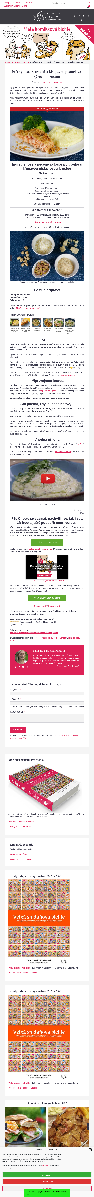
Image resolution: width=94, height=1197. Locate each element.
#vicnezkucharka (28, 3)
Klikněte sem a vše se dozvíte (28, 308)
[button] (90, 1150)
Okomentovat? (40, 606)
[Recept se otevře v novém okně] (14, 322)
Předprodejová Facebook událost (22, 973)
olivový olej (53, 638)
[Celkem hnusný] (13, 622)
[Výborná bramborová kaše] (47, 480)
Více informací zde (47, 542)
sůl (17, 641)
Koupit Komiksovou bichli (47, 597)
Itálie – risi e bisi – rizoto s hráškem (58, 330)
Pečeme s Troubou (42, 633)
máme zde (45, 1166)
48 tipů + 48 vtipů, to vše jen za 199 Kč (47, 581)
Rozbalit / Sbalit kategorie (21, 849)
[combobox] (68, 3)
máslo (44, 638)
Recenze (16, 3)
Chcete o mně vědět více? (68, 666)
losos (38, 638)
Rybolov (26, 62)
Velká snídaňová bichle (19, 968)
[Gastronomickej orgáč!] (18, 622)
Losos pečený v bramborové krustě (14, 330)
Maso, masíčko (28, 633)
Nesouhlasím (47, 1181)
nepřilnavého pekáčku (49, 391)
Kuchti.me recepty (12, 62)
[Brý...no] (15, 622)
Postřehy (23, 854)
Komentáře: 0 (54, 606)
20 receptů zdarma (26, 822)
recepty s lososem (67, 375)
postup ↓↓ (58, 82)
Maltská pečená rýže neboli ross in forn (25, 330)
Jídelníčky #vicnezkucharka (22, 860)
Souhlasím (47, 1175)
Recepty (7, 3)
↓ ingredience (46, 82)
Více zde (12, 822)
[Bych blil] (11, 622)
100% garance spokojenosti (20, 826)
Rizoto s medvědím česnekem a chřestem (69, 331)
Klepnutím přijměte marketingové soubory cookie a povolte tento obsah (47, 567)
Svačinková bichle (12, 6)
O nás (24, 6)
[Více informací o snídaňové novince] (39, 881)
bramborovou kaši (63, 452)
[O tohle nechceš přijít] (88, 6)
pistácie (71, 638)
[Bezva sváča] (17, 622)
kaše (80, 444)
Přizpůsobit (47, 1188)
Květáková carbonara (37, 329)
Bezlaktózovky (16, 633)
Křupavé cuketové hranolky (48, 329)
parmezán (63, 638)
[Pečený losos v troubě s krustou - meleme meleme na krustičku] (47, 256)
